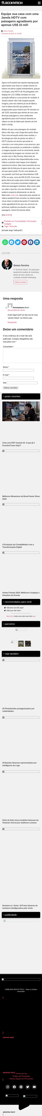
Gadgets (7, 224)
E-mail (6, 375)
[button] (5, 242)
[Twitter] (27, 1086)
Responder (12, 322)
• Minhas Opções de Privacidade (21, 1079)
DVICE (8, 215)
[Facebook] (14, 1086)
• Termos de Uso (21, 1073)
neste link (14, 195)
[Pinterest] (20, 1086)
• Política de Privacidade (21, 1076)
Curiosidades (20, 221)
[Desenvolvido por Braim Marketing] (30, 1097)
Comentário (8, 347)
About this (9, 616)
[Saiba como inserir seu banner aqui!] (14, 644)
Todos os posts (20, 282)
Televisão (13, 226)
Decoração (31, 221)
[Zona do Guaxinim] (28, 644)
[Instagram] (7, 1086)
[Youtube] (34, 1086)
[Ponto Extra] (21, 644)
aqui (34, 616)
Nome (6, 367)
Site (4, 383)
